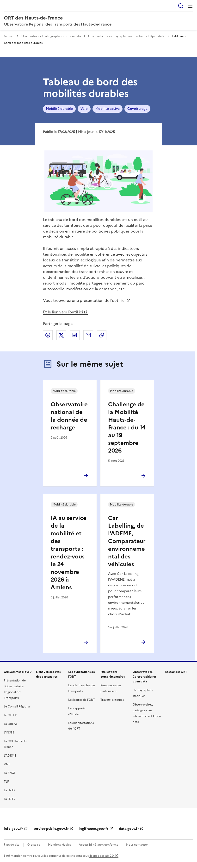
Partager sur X (61, 335)
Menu (190, 6)
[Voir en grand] (98, 182)
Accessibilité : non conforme (98, 845)
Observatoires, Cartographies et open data (51, 36)
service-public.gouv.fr (51, 828)
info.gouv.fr (13, 828)
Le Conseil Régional (17, 706)
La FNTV (10, 799)
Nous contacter (137, 845)
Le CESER (10, 715)
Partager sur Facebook (48, 335)
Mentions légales (59, 845)
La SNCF (9, 773)
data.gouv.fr (129, 828)
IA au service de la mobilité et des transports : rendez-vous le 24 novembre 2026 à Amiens (68, 553)
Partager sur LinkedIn (75, 335)
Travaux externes (112, 700)
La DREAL (10, 724)
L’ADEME (10, 755)
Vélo (84, 108)
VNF (7, 764)
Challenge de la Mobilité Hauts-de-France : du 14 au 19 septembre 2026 (126, 427)
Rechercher (180, 6)
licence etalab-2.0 (101, 856)
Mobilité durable (59, 108)
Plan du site (11, 845)
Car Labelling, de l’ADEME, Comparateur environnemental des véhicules (127, 541)
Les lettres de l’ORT (81, 700)
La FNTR (9, 790)
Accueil (9, 36)
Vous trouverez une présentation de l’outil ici (84, 300)
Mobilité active (107, 108)
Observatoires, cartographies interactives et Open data (126, 36)
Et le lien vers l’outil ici (63, 312)
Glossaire (33, 845)
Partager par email (88, 335)
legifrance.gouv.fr (93, 828)
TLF (6, 781)
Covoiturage (137, 108)
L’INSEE (9, 732)
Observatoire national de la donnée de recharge (69, 416)
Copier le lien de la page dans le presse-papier (101, 335)
